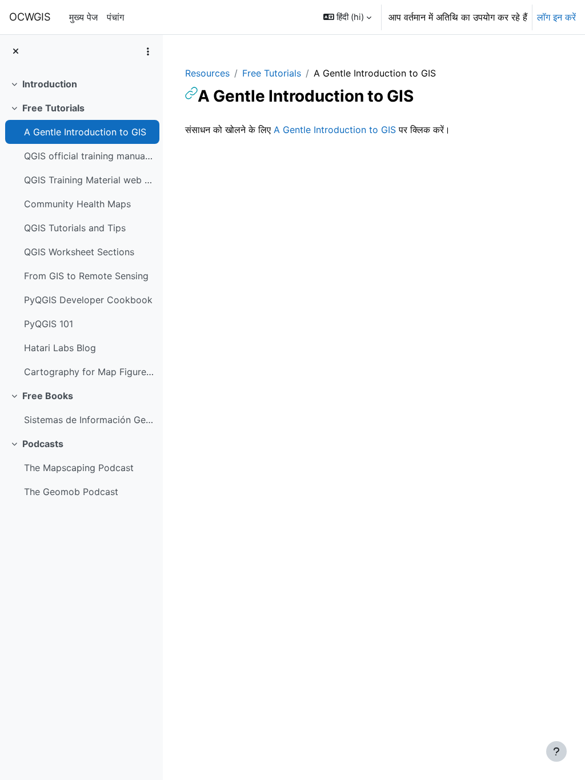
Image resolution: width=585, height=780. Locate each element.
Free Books (47, 395)
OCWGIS (30, 16)
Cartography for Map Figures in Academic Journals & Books (89, 371)
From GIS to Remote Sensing (86, 276)
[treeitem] (81, 84)
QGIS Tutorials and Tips (75, 228)
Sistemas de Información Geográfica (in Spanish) (89, 419)
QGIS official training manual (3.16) (89, 156)
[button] (347, 17)
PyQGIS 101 (48, 323)
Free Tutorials (53, 108)
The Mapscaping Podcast (79, 467)
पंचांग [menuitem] (115, 17)
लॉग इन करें (556, 17)
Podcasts (42, 443)
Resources (207, 73)
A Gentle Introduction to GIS (85, 132)
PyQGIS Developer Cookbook (88, 299)
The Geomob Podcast (71, 491)
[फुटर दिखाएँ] (556, 751)
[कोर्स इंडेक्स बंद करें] (16, 51)
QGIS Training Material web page (89, 180)
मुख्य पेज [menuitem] (83, 17)
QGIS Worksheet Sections (79, 252)
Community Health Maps (77, 204)
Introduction (49, 84)
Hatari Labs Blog (60, 347)
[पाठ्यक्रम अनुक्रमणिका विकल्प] (148, 51)
